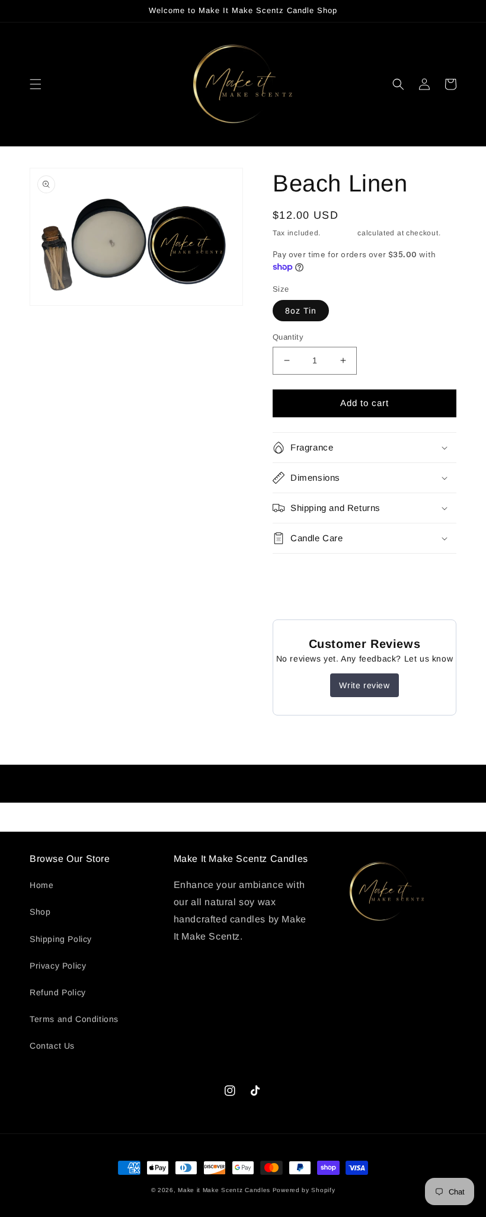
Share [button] (298, 569)
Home (41, 885)
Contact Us (52, 1045)
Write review (364, 685)
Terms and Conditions (74, 1019)
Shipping (339, 233)
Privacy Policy (58, 965)
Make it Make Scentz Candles (225, 1190)
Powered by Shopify (304, 1190)
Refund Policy (58, 992)
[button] (36, 84)
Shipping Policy (61, 939)
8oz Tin (300, 310)
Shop (40, 911)
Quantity (288, 337)
